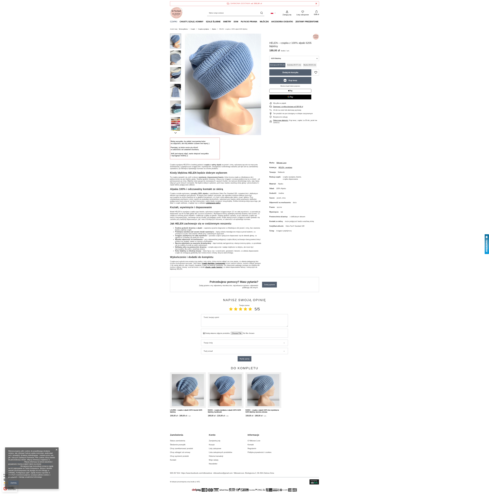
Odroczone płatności (280, 120)
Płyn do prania (249, 21)
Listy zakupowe (215, 448)
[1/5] (231, 309)
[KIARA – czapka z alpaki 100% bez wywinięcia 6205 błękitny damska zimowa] (263, 390)
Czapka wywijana (203, 29)
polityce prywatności (15, 462)
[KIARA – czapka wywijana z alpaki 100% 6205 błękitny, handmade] (226, 390)
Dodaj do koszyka (290, 72)
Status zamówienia (177, 441)
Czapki (173, 21)
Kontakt (173, 460)
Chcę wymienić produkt (179, 456)
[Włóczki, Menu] (270, 21)
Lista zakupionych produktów (220, 452)
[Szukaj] (261, 13)
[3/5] (240, 309)
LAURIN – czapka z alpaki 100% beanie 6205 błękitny (186, 411)
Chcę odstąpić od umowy (180, 452)
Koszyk (212, 445)
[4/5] (245, 309)
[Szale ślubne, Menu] (221, 21)
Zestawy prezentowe (306, 21)
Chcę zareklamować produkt (181, 448)
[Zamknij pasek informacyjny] (316, 3)
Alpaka (214, 29)
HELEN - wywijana (285, 167)
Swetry (227, 21)
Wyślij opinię (244, 359)
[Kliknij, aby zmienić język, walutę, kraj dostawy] (273, 13)
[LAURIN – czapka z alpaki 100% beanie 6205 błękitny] (188, 390)
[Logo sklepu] (176, 13)
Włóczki (264, 21)
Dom (236, 21)
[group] (223, 84)
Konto (212, 435)
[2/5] (235, 309)
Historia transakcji (216, 456)
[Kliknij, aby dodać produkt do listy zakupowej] (316, 72)
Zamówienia (176, 435)
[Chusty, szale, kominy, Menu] (204, 21)
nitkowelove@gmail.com (223, 473)
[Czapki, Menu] (178, 21)
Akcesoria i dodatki (282, 21)
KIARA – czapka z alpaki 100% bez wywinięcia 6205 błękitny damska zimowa (262, 411)
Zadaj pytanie (269, 285)
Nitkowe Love (281, 163)
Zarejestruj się (214, 441)
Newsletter (213, 464)
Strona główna (183, 29)
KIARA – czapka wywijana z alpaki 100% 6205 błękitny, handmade (224, 411)
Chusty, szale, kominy (191, 21)
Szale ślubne (213, 21)
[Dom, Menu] (239, 21)
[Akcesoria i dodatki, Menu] (294, 21)
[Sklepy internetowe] (314, 481)
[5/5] (250, 309)
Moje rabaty (213, 460)
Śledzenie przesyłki (177, 445)
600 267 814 (175, 473)
